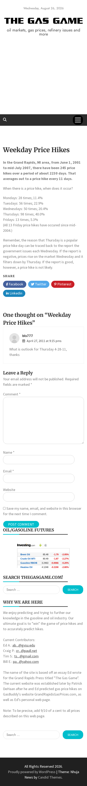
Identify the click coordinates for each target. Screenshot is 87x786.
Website (9, 489)
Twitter (40, 284)
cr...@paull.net (26, 650)
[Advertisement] (43, 81)
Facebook (15, 284)
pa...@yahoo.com (26, 661)
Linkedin (15, 293)
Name (9, 452)
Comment (12, 394)
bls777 (27, 335)
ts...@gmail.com (26, 656)
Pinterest (63, 284)
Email (8, 471)
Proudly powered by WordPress (32, 771)
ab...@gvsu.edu (23, 645)
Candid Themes (50, 777)
